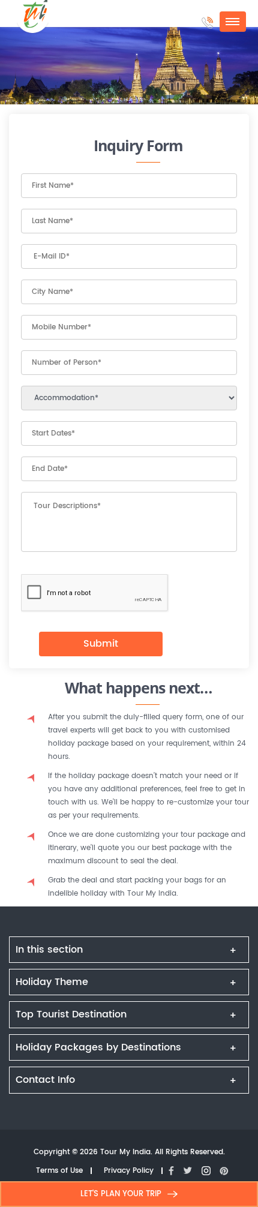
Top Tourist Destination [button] (71, 1014)
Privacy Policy (129, 1171)
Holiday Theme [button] (52, 982)
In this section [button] (49, 949)
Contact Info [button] (45, 1080)
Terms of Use (59, 1171)
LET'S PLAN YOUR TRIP (120, 1194)
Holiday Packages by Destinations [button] (98, 1047)
